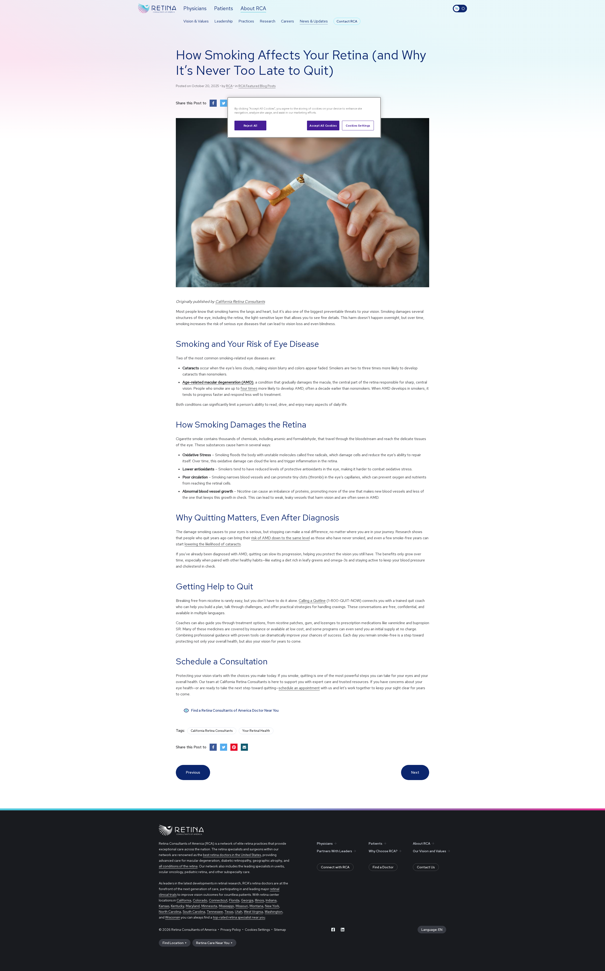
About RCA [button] (253, 8)
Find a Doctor (383, 867)
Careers (287, 21)
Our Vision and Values (429, 851)
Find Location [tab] (173, 943)
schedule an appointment (299, 687)
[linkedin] (343, 929)
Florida (234, 900)
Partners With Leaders (334, 851)
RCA (229, 86)
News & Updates (314, 21)
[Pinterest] (234, 747)
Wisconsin (172, 917)
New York (272, 906)
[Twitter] (223, 103)
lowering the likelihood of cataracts (213, 544)
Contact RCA (347, 21)
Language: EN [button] (431, 929)
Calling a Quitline (312, 600)
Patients (375, 843)
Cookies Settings (358, 125)
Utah (238, 911)
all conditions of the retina (178, 866)
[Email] (244, 747)
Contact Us (426, 867)
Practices (246, 21)
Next (415, 772)
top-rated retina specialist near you (239, 917)
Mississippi (226, 906)
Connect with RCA (335, 867)
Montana (256, 906)
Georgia (247, 900)
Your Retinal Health (256, 731)
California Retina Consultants (240, 301)
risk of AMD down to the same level (280, 537)
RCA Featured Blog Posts (257, 86)
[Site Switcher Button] (460, 8)
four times (249, 388)
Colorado (200, 900)
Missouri (242, 906)
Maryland (193, 906)
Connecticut (218, 900)
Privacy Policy (230, 929)
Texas (229, 911)
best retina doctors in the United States (232, 855)
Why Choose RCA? (383, 851)
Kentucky (177, 906)
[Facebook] (213, 103)
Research (267, 21)
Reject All (250, 125)
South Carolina (194, 911)
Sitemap (280, 929)
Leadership (223, 21)
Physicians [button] (195, 8)
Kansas (164, 906)
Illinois (259, 900)
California (184, 900)
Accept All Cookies (323, 125)
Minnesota (209, 906)
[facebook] (333, 929)
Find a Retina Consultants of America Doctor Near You (235, 710)
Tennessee (215, 911)
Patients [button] (223, 8)
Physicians (325, 843)
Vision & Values (196, 21)
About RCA (421, 843)
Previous (193, 772)
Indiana (271, 900)
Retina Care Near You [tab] (212, 943)
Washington (273, 911)
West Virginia (253, 911)
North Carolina (170, 911)
